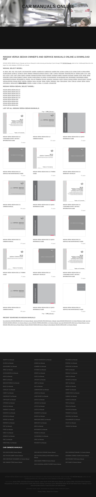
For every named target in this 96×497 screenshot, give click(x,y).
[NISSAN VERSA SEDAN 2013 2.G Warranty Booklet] (76, 158)
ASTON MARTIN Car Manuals (10, 373)
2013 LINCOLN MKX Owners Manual (12, 452)
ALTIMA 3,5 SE (68, 71)
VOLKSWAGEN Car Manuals (72, 419)
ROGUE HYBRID (72, 79)
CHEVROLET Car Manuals (9, 396)
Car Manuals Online (48, 6)
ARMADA (30, 73)
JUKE (89, 73)
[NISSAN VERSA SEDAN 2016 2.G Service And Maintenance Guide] (76, 294)
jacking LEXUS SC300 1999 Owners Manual (32, 483)
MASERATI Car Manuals (40, 413)
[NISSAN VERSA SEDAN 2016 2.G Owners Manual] (16, 294)
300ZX (6, 71)
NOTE (80, 75)
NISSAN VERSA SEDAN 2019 (10, 101)
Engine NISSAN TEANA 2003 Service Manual (36, 324)
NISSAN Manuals (67, 63)
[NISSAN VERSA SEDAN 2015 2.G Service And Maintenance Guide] (76, 226)
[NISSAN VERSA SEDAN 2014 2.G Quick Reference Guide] (46, 191)
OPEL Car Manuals (39, 439)
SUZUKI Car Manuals (70, 399)
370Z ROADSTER (26, 71)
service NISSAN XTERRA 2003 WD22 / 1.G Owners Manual (43, 322)
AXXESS (46, 73)
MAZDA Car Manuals (39, 416)
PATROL (28, 79)
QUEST (61, 79)
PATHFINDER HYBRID (82, 77)
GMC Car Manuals (7, 439)
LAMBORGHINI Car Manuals (41, 389)
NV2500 (30, 77)
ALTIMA (62, 71)
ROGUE (66, 79)
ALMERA (34, 71)
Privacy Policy (42, 491)
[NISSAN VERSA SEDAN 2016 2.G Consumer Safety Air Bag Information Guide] (76, 259)
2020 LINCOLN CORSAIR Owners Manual (44, 452)
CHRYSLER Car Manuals (9, 399)
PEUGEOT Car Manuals (40, 442)
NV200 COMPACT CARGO (20, 77)
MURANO (49, 75)
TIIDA (58, 81)
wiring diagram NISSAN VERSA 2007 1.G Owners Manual (62, 324)
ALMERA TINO (55, 71)
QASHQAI (49, 79)
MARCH (23, 75)
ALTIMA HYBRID (85, 71)
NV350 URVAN (36, 77)
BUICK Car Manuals (8, 386)
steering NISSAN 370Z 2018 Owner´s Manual (45, 321)
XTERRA (29, 83)
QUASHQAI (56, 79)
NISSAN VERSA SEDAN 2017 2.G (11, 97)
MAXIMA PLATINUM (36, 75)
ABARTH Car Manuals (8, 359)
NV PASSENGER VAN (62, 77)
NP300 (84, 75)
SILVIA (34, 81)
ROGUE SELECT (82, 79)
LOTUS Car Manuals (39, 406)
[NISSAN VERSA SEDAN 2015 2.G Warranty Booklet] (46, 259)
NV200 (11, 77)
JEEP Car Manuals (39, 383)
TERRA (48, 81)
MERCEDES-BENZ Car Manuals (42, 419)
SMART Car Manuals (70, 389)
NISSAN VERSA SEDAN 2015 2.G (11, 93)
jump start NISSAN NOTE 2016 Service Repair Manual (72, 322)
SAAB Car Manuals (70, 376)
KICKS (8, 75)
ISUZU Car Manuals (39, 376)
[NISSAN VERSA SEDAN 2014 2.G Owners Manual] (16, 191)
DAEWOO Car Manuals (9, 409)
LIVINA (19, 75)
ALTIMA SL (14, 73)
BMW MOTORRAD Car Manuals (11, 383)
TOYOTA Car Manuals (71, 409)
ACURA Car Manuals (8, 363)
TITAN (69, 81)
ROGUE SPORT (17, 81)
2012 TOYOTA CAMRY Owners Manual (13, 455)
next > (52, 111)
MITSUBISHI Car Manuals (40, 429)
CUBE (51, 73)
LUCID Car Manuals (39, 409)
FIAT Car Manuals (7, 426)
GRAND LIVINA (80, 73)
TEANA (43, 81)
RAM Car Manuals (70, 369)
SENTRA (24, 81)
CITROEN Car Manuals (9, 403)
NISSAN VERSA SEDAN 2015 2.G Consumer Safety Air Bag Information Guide (71, 206)
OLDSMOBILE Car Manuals (41, 436)
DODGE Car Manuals (8, 419)
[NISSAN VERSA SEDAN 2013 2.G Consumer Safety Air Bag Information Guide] (16, 123)
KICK (4, 75)
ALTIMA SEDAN (7, 73)
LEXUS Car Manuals (39, 399)
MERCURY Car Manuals (40, 423)
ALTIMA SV (20, 73)
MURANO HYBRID (57, 75)
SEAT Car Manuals (70, 383)
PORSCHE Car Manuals (71, 366)
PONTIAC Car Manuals (71, 363)
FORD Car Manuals (8, 429)
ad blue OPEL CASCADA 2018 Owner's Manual (26, 481)
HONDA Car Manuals (39, 363)
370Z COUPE (18, 71)
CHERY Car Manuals (8, 393)
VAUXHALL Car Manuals (71, 416)
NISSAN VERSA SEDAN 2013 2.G (11, 89)
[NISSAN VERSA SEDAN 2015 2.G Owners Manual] (16, 226)
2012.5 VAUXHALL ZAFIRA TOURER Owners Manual (47, 464)
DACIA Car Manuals (8, 406)
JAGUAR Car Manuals (40, 379)
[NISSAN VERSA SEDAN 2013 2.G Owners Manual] (46, 123)
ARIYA (25, 73)
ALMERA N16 (47, 71)
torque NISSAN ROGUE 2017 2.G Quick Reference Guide (71, 321)
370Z (13, 71)
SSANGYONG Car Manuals (72, 393)
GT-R (85, 73)
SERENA (29, 81)
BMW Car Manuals (7, 379)
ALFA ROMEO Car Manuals (10, 366)
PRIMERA (38, 79)
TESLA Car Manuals (70, 406)
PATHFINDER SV (21, 79)
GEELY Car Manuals (8, 432)
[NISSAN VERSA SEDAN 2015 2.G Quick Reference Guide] (46, 226)
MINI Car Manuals (38, 426)
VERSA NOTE (14, 83)
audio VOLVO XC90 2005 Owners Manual (51, 481)
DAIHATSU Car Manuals (9, 413)
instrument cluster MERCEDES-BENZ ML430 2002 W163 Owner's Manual (66, 483)
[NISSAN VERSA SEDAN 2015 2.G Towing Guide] (16, 259)
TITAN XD (73, 81)
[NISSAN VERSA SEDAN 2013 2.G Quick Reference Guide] (76, 123)
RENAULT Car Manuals (71, 373)
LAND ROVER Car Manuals (41, 396)
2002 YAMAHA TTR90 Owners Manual (12, 462)
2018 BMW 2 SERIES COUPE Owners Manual (77, 455)
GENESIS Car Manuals (9, 436)
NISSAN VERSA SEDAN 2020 (10, 103)
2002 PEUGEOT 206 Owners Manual (74, 459)
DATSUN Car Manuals (8, 416)
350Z (10, 71)
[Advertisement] (48, 37)
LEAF (15, 75)
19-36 (49, 111)
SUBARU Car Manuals (71, 396)
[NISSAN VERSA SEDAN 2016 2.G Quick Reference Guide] (46, 294)
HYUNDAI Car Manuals (40, 369)
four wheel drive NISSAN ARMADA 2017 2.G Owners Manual (18, 321)
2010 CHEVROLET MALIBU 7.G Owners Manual (77, 452)
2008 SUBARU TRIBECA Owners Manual (44, 461)
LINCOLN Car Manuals (40, 403)
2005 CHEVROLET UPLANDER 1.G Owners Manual (16, 459)
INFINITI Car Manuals (39, 373)
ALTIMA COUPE (76, 71)
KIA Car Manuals (38, 386)
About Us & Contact (52, 491)
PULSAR (44, 79)
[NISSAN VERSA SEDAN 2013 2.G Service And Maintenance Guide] (16, 158)
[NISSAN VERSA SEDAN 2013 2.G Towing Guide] (46, 158)
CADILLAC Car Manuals (9, 389)
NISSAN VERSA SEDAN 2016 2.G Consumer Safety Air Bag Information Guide (71, 274)
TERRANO (53, 81)
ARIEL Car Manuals (8, 369)
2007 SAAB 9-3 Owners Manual (73, 462)
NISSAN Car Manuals (39, 432)
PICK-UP (33, 79)
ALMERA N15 (40, 71)
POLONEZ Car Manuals (71, 359)
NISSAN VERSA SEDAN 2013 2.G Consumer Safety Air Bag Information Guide (11, 138)
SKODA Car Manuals (70, 386)
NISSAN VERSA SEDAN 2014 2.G (11, 91)
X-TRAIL (39, 83)
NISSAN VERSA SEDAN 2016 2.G (11, 95)
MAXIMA (28, 75)
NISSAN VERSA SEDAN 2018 (10, 99)
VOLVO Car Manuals (70, 423)
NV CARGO (43, 77)
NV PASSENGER (51, 77)
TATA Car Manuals (70, 403)
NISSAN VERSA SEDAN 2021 (10, 105)
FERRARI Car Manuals (9, 423)
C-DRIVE (55, 73)
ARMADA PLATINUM (38, 73)
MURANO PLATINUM (67, 75)
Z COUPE (45, 83)
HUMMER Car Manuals (40, 366)
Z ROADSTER (52, 83)
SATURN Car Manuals (71, 379)
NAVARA (76, 75)
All (3, 71)
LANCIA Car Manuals (39, 393)
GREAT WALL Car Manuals (10, 442)
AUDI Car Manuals (7, 376)
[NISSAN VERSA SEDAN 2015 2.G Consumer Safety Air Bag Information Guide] (76, 191)
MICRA (44, 75)
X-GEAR (34, 83)
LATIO (11, 75)
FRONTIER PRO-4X (70, 73)
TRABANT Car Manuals (71, 413)
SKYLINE (38, 81)
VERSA (83, 81)
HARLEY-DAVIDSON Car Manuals (43, 359)
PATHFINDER (72, 77)
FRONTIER (61, 73)
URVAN (79, 81)
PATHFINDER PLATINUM (9, 79)
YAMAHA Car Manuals (71, 426)
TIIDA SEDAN (63, 81)
